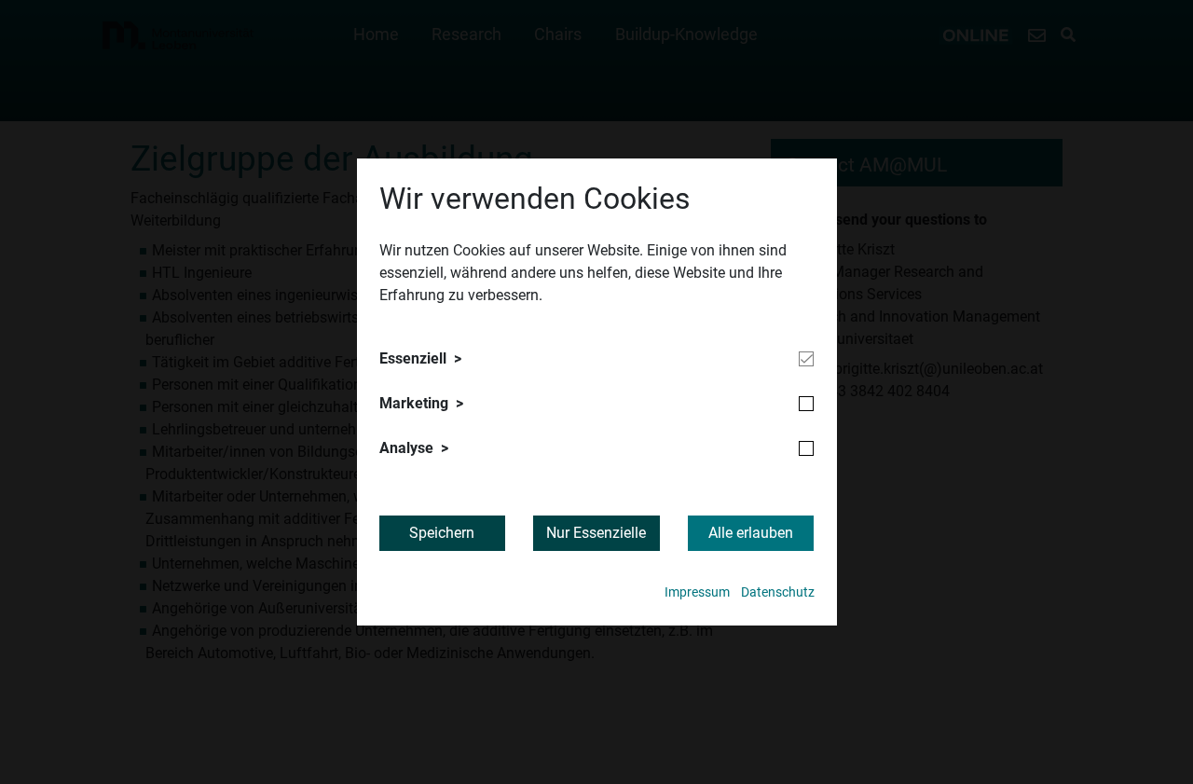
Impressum (697, 592)
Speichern (441, 533)
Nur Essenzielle (596, 533)
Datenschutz (778, 592)
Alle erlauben (750, 533)
